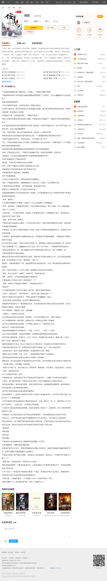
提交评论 (13, 541)
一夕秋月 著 (37, 16)
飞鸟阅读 (16, 552)
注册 (103, 2)
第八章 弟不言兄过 (9, 75)
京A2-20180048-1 (7, 573)
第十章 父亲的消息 (9, 72)
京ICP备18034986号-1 (18, 573)
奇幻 (9, 8)
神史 (14, 8)
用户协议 (11, 558)
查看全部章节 (7, 81)
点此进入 (58, 568)
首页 (17, 2)
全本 (37, 2)
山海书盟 (22, 552)
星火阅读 (10, 552)
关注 (100, 16)
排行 (32, 2)
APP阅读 (29, 32)
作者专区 (85, 2)
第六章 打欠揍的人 (9, 78)
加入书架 (50, 28)
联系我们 (24, 558)
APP (47, 2)
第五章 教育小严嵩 (50, 78)
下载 (63, 28)
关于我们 (4, 558)
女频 (22, 2)
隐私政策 (18, 558)
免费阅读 (33, 28)
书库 (27, 2)
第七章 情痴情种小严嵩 (52, 75)
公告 (42, 2)
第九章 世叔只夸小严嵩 (52, 72)
